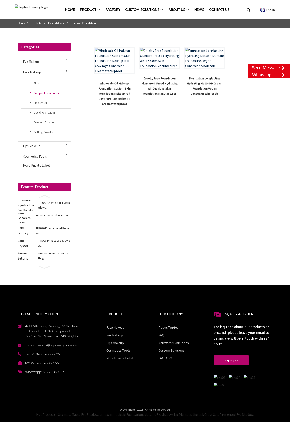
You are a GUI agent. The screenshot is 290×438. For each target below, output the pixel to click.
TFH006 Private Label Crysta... (54, 243)
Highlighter (40, 103)
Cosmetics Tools (35, 156)
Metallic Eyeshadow (158, 414)
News (199, 9)
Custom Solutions (142, 9)
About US (177, 9)
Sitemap (64, 414)
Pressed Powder (44, 122)
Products (36, 23)
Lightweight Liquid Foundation (121, 414)
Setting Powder (43, 132)
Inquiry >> (231, 360)
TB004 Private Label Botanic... (52, 217)
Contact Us (219, 9)
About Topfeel (169, 327)
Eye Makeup (31, 61)
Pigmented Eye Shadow (236, 414)
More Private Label (36, 165)
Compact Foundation (83, 23)
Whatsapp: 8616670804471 (45, 371)
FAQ (161, 335)
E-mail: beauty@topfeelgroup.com (51, 345)
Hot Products (46, 414)
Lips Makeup (31, 146)
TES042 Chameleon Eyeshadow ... (54, 205)
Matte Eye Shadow (85, 414)
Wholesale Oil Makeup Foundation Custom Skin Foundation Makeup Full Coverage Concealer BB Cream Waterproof (115, 93)
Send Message (266, 67)
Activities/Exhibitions (174, 343)
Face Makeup (56, 23)
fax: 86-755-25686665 (42, 363)
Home (70, 9)
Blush (37, 83)
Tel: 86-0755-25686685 (42, 354)
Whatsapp (261, 75)
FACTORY (113, 9)
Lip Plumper (182, 414)
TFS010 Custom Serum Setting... (54, 255)
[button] (44, 195)
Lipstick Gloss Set (205, 414)
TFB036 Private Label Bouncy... (53, 230)
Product (88, 9)
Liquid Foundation (45, 112)
